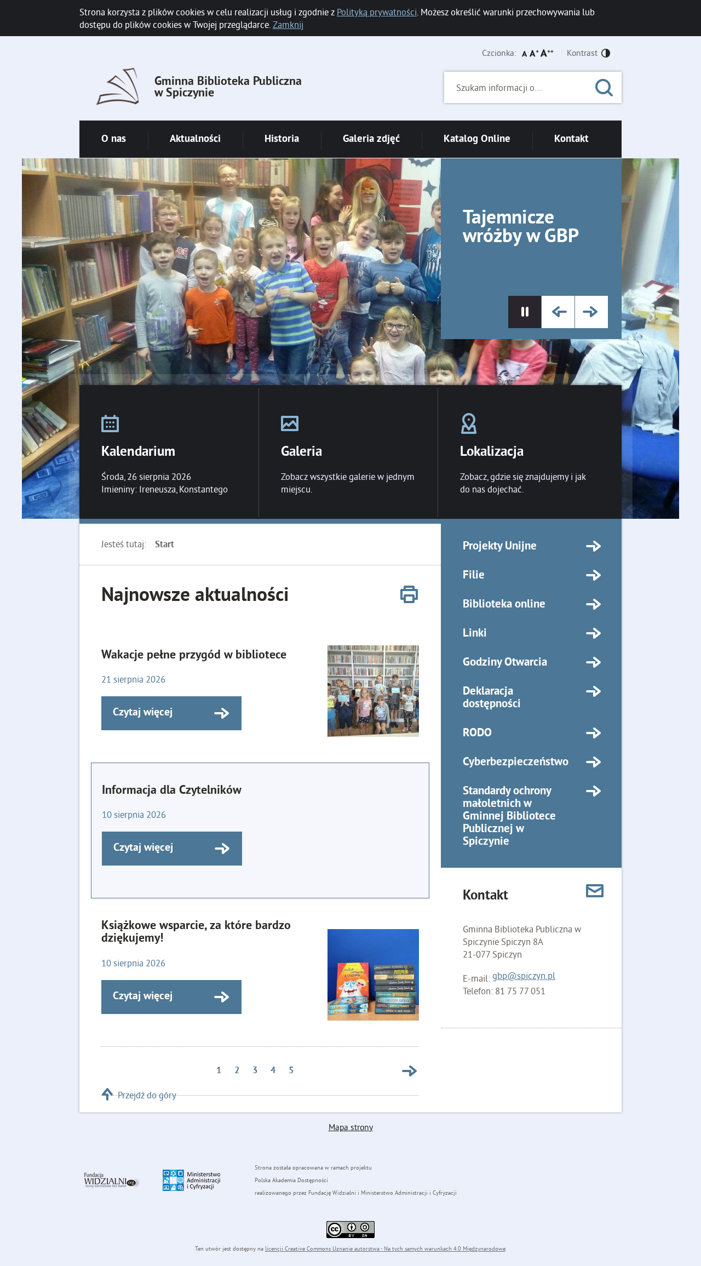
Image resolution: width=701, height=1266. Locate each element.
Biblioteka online (504, 605)
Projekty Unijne (500, 547)
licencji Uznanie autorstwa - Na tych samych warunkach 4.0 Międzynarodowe (385, 1248)
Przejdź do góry (147, 1095)
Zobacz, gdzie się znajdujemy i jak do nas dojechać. (523, 483)
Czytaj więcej (137, 713)
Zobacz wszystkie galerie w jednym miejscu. (348, 483)
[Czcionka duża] (547, 53)
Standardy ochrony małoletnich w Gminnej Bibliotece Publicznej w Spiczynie (509, 816)
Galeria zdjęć (371, 139)
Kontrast (582, 52)
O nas (113, 139)
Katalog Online (477, 139)
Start (164, 545)
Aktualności (195, 139)
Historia (282, 139)
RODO (477, 733)
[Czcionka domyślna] (524, 53)
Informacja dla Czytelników (172, 790)
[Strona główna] (117, 88)
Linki (475, 634)
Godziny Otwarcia (505, 663)
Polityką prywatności (377, 12)
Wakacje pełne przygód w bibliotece (193, 655)
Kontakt (571, 139)
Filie (474, 576)
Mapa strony (351, 1126)
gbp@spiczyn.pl (523, 975)
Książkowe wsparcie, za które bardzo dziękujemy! (196, 932)
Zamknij (288, 24)
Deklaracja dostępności (492, 698)
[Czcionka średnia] (534, 53)
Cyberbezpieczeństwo (515, 762)
